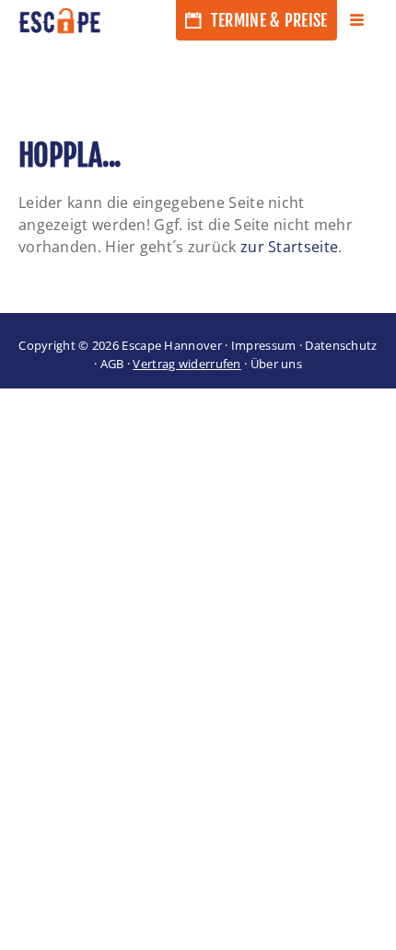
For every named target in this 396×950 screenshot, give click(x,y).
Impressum (264, 345)
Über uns (276, 363)
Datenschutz (341, 345)
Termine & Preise (267, 20)
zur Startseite (289, 247)
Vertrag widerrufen (186, 363)
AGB (112, 363)
